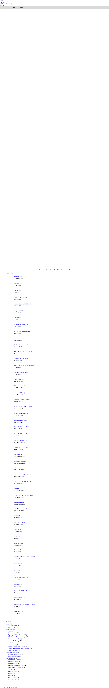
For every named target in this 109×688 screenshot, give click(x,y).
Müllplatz (16, 468)
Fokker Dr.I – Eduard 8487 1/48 (88, 172)
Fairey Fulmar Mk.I (19, 386)
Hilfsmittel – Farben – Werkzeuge (17, 637)
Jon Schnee (17, 570)
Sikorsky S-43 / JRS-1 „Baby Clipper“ (24, 556)
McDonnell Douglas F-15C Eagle (23, 406)
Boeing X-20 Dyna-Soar (20, 440)
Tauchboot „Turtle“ (19, 454)
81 (46, 270)
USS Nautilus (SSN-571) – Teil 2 (23, 474)
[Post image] (9, 278)
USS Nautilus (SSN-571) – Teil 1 (23, 481)
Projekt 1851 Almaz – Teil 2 (21, 427)
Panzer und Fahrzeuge (14, 641)
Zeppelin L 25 (18, 283)
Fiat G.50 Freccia (18, 611)
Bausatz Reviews (12, 625)
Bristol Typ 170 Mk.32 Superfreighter (24, 365)
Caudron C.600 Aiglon (20, 393)
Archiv (8, 624)
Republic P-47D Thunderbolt (22, 331)
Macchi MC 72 (18, 584)
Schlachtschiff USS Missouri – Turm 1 (24, 604)
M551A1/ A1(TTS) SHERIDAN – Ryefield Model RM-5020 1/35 (88, 69)
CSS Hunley (17, 290)
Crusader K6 (17, 317)
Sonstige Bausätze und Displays (16, 646)
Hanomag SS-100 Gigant (21, 358)
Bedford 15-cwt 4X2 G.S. (21, 345)
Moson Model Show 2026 (21, 324)
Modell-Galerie (12, 627)
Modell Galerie (10, 658)
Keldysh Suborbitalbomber (21, 413)
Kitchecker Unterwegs (12, 652)
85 (61, 270)
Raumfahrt (10, 669)
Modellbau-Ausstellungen (14, 654)
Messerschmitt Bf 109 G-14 (21, 420)
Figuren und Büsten (13, 661)
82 (50, 270)
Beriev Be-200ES (19, 536)
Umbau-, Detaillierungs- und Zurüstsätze (18, 648)
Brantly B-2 (17, 488)
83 (54, 270)
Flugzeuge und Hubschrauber (16, 635)
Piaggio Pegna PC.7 (19, 597)
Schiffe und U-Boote (13, 671)
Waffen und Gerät (12, 650)
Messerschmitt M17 (19, 502)
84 (58, 270)
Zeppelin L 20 (18, 276)
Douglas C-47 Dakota (20, 311)
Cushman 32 (17, 529)
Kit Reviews (9, 629)
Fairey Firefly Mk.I (19, 379)
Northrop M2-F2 (18, 515)
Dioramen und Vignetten (14, 659)
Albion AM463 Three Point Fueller (23, 352)
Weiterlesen (80, 18)
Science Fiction (12, 644)
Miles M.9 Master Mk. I (20, 509)
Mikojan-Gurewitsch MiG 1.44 (22, 304)
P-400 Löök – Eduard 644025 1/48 (89, 16)
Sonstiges (10, 675)
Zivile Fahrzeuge (12, 679)
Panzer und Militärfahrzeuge (15, 667)
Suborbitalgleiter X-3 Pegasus (22, 399)
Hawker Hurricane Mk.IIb (21, 577)
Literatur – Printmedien (14, 639)
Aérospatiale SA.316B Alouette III (23, 495)
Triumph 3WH (18, 563)
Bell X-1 (16, 338)
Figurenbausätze (12, 633)
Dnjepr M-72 (17, 550)
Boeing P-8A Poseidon (20, 461)
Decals (9, 631)
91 (69, 270)
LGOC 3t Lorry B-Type (20, 297)
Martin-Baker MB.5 (19, 522)
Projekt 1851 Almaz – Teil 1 (21, 434)
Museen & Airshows (13, 656)
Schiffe (9, 643)
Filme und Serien (12, 663)
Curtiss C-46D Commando (21, 447)
